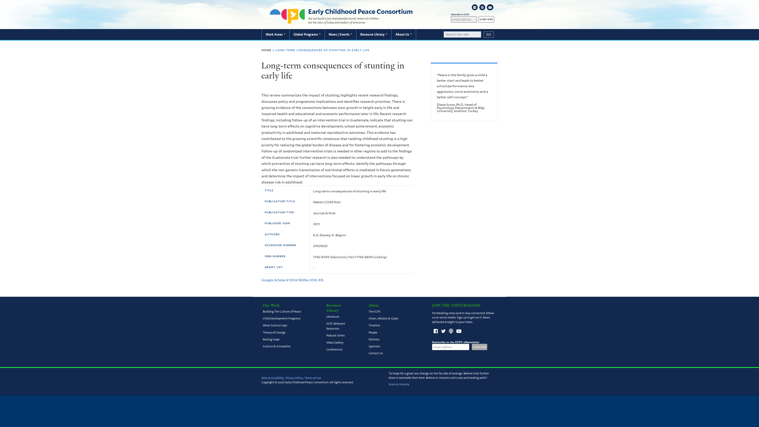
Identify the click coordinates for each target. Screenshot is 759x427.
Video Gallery (334, 343)
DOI (293, 280)
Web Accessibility (272, 378)
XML (314, 280)
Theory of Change (274, 332)
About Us (403, 34)
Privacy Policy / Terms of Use (303, 378)
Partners (374, 339)
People (373, 332)
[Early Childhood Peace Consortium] (287, 21)
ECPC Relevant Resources (335, 326)
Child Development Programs (281, 318)
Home (266, 50)
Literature (332, 317)
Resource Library (372, 34)
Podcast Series (335, 336)
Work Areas (274, 34)
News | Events (339, 34)
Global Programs (306, 34)
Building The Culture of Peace (282, 312)
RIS (320, 280)
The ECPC (375, 312)
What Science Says (275, 326)
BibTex (304, 280)
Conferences (334, 349)
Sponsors (374, 346)
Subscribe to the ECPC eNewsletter (455, 342)
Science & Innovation (277, 346)
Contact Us (376, 353)
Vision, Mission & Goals (383, 318)
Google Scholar (274, 280)
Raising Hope (271, 339)
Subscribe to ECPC (460, 14)
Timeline (374, 326)
